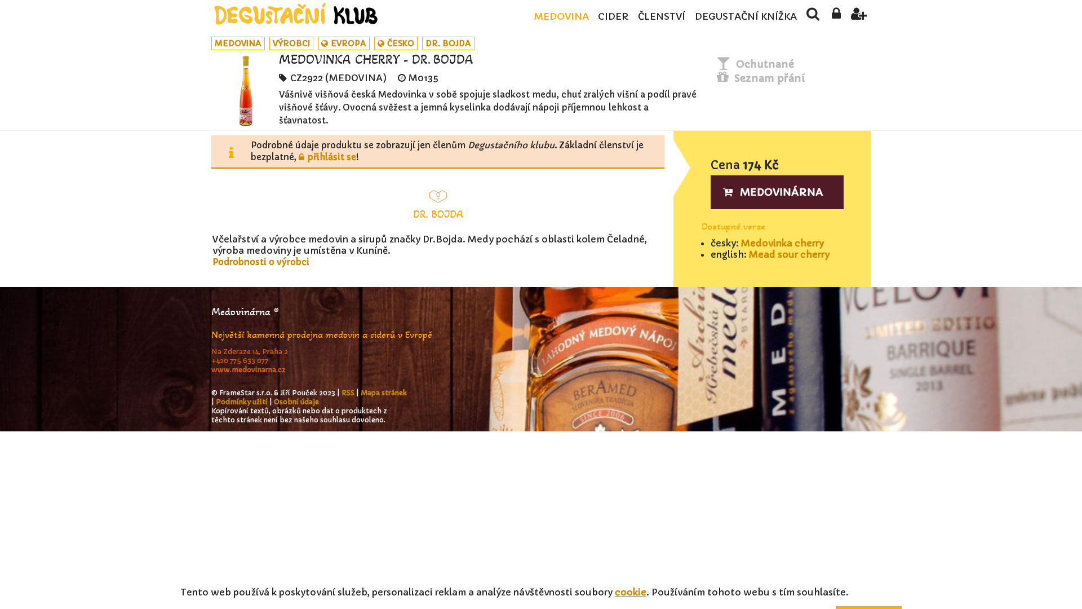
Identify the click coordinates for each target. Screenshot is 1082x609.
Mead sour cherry (789, 254)
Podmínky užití (242, 402)
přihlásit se (332, 157)
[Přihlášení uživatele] (836, 17)
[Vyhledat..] (813, 17)
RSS (348, 393)
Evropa (348, 43)
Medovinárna (781, 192)
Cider (613, 17)
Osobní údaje (296, 402)
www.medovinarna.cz (248, 369)
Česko (400, 43)
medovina (238, 43)
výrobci (291, 43)
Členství (661, 17)
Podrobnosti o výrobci (260, 262)
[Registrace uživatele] (859, 17)
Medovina (561, 17)
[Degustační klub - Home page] (296, 14)
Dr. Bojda (448, 43)
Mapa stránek (384, 393)
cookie (630, 592)
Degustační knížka (746, 17)
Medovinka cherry (782, 243)
